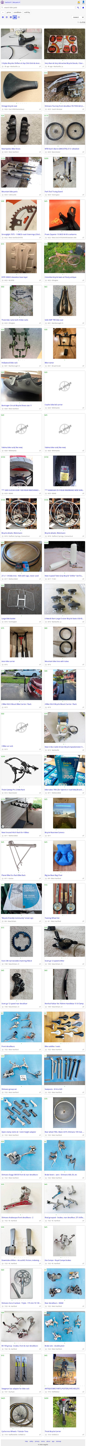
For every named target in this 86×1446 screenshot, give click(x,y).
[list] (3, 17)
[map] (19, 17)
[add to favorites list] (2, 66)
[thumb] (7, 17)
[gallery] (15, 17)
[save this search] (83, 7)
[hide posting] (40, 66)
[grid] (11, 17)
